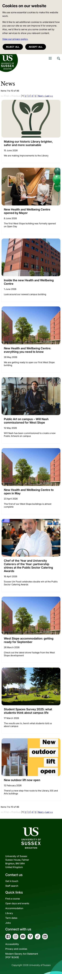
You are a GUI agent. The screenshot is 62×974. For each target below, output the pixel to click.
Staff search (11, 885)
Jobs (8, 922)
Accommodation (14, 908)
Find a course (12, 898)
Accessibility (12, 944)
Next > (41, 96)
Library (9, 913)
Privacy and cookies (16, 948)
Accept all (36, 46)
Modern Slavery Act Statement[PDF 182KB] (21, 955)
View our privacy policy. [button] (15, 39)
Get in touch (11, 881)
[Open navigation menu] (50, 58)
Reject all (12, 46)
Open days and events (17, 903)
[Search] (58, 60)
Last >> (49, 96)
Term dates (11, 917)
